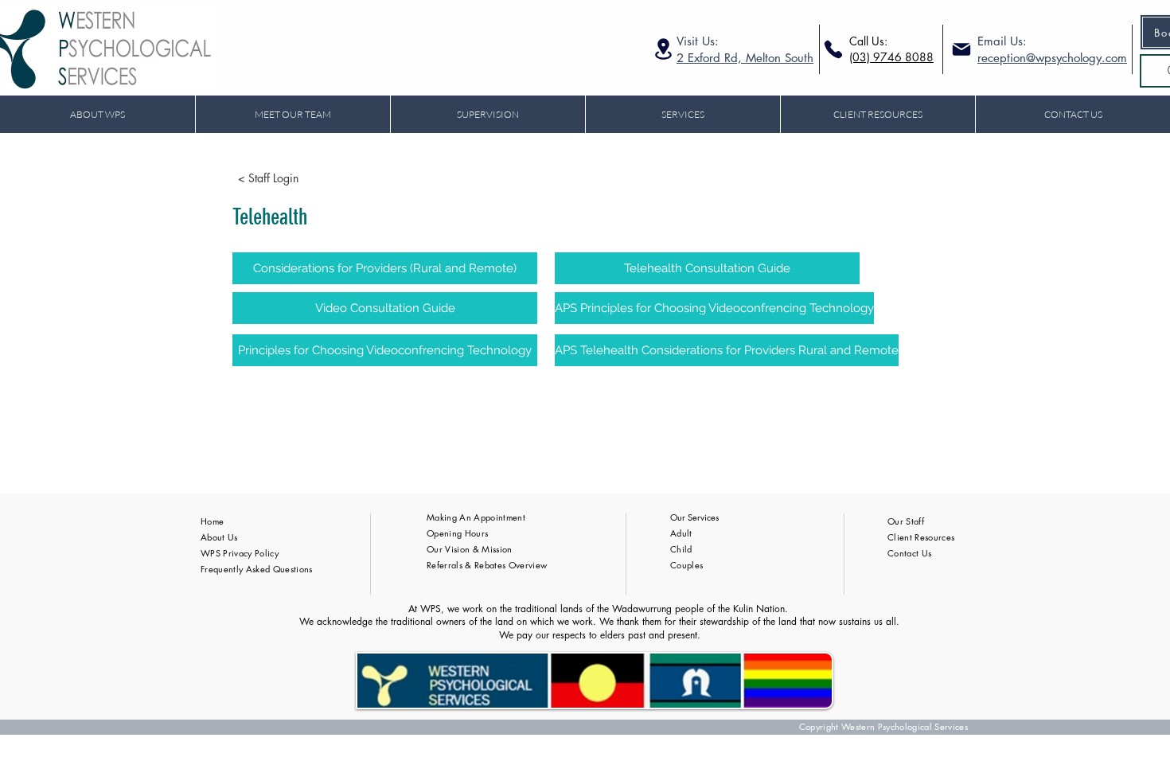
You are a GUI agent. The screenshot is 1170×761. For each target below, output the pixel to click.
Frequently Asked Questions (257, 569)
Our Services (694, 517)
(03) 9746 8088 (891, 56)
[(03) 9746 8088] (832, 49)
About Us (219, 537)
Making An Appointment (476, 517)
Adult (681, 533)
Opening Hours (457, 533)
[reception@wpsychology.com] (960, 49)
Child (681, 549)
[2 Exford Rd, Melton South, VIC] (664, 49)
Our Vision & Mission (470, 549)
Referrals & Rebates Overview (487, 565)
